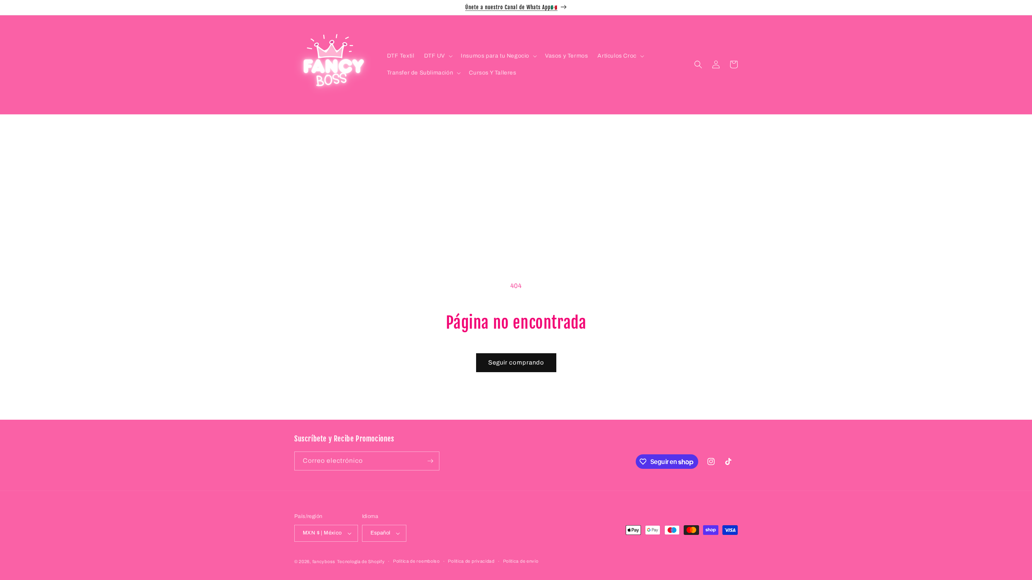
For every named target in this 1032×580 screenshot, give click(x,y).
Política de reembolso (416, 561)
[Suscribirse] (430, 461)
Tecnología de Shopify (361, 561)
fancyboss (323, 561)
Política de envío (521, 561)
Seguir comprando (516, 362)
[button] (437, 56)
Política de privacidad (471, 561)
